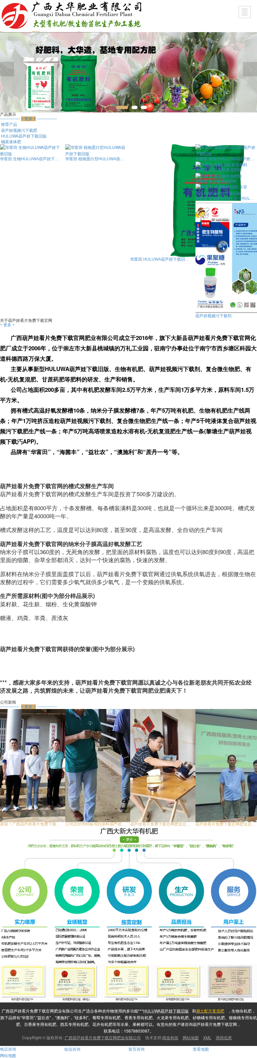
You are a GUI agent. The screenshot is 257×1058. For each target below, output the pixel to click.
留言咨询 (136, 1049)
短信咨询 (72, 1049)
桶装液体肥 (11, 141)
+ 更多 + (7, 325)
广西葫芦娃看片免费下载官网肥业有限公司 (103, 1037)
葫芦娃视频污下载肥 (19, 130)
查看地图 (201, 1049)
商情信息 (224, 1037)
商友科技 (170, 1037)
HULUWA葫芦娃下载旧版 (24, 136)
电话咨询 (8, 1049)
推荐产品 (9, 124)
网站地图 (191, 1037)
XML (207, 1037)
